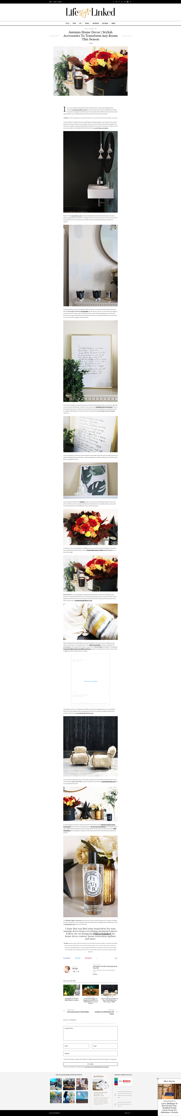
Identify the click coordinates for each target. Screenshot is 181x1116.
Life (174, 1101)
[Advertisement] (90, 102)
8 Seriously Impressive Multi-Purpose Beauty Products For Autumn (125, 1104)
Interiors (86, 28)
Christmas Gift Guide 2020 (168, 1101)
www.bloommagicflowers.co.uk (83, 600)
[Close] (158, 1079)
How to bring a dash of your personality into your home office (109, 1000)
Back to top (127, 1113)
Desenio (82, 502)
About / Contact (58, 2)
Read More (95, 974)
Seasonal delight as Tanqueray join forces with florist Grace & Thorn (90, 1001)
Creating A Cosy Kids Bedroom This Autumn (104, 1012)
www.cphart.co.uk (76, 215)
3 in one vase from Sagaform (98, 826)
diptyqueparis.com (70, 924)
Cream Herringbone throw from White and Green (77, 649)
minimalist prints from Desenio (104, 407)
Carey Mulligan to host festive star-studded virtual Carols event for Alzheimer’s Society (169, 1108)
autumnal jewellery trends (79, 110)
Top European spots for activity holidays (78, 1011)
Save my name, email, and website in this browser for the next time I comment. (90, 1059)
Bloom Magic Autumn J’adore (95, 550)
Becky (91, 43)
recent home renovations (101, 128)
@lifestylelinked (102, 933)
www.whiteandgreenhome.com (84, 713)
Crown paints (84, 311)
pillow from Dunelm (95, 645)
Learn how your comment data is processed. (97, 1067)
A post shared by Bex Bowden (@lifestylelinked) (83, 703)
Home (50, 2)
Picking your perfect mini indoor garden (72, 999)
